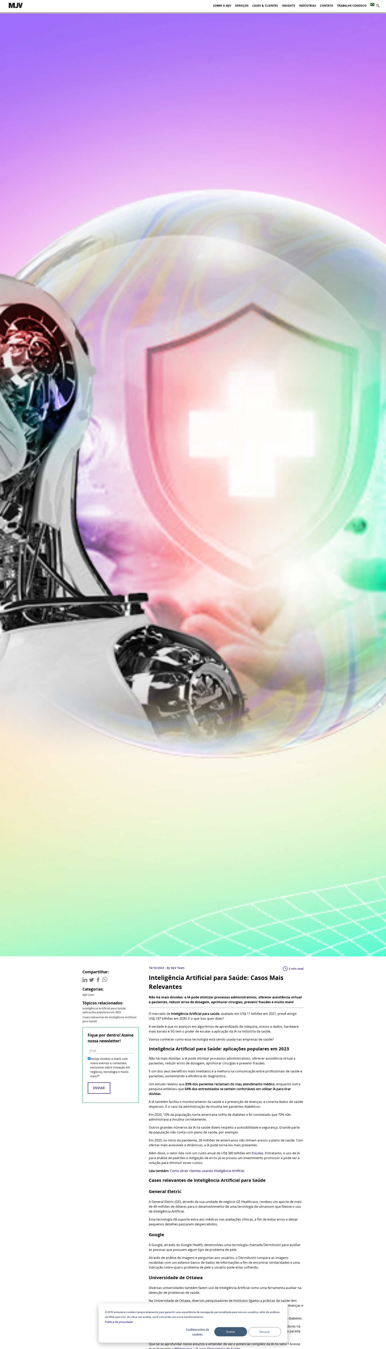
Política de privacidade (119, 1322)
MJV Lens (88, 995)
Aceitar (230, 1331)
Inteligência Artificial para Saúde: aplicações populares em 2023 (104, 1010)
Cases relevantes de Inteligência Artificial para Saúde (109, 1019)
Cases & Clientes (265, 6)
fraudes (257, 1153)
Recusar (265, 1331)
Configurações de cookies (197, 1332)
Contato (326, 6)
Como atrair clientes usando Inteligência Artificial (207, 1171)
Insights (288, 6)
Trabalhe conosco (351, 6)
